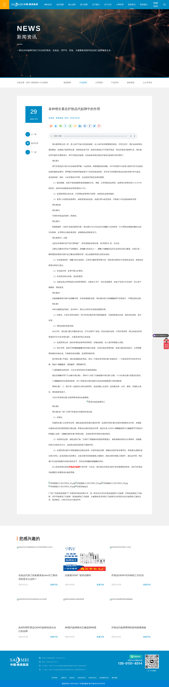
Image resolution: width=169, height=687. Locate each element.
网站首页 (48, 5)
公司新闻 (99, 82)
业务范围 (60, 5)
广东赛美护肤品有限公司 (78, 493)
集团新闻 (67, 82)
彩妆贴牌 (76, 497)
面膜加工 (64, 678)
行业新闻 (44, 82)
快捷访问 (155, 4)
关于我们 (96, 5)
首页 (28, 82)
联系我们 (143, 5)
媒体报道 (130, 82)
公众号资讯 (147, 82)
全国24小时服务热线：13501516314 (53, 658)
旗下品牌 (84, 5)
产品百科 (115, 82)
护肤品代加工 (93, 678)
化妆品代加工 (82, 678)
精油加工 (72, 678)
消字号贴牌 (56, 497)
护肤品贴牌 (109, 493)
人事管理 (119, 5)
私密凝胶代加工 (104, 678)
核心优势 (72, 5)
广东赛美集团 (83, 683)
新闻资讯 (131, 5)
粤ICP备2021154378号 (97, 683)
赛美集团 (60, 493)
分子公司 (108, 5)
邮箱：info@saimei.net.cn (50, 662)
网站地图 (114, 678)
